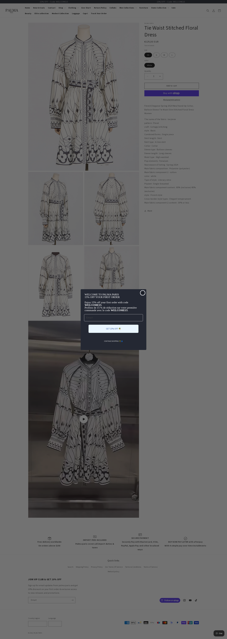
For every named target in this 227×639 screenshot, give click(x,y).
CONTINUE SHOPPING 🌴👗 (113, 341)
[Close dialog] (142, 292)
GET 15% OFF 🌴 (113, 328)
